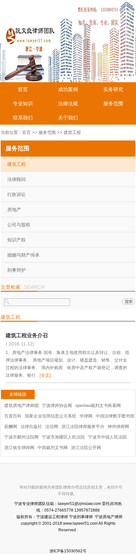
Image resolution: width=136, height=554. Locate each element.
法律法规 (68, 103)
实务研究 (113, 89)
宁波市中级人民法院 (107, 437)
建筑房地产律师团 (21, 405)
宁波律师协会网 (57, 405)
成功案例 (68, 89)
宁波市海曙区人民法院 (63, 437)
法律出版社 (31, 426)
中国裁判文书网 (53, 447)
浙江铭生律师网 (19, 447)
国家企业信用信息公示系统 (50, 416)
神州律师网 (118, 426)
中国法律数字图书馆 (115, 416)
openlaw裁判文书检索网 (98, 405)
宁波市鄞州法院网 (21, 437)
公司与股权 (18, 224)
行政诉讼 (16, 194)
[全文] (45, 375)
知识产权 (16, 239)
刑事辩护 (16, 270)
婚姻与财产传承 (23, 255)
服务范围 (113, 103)
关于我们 (68, 117)
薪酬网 (10, 426)
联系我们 (23, 117)
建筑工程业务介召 (27, 335)
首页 (23, 89)
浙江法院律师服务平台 (82, 426)
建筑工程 (16, 164)
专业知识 (23, 103)
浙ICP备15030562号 (68, 551)
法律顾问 (16, 179)
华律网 (86, 416)
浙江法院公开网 (86, 447)
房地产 (14, 209)
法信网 (51, 426)
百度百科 (12, 416)
